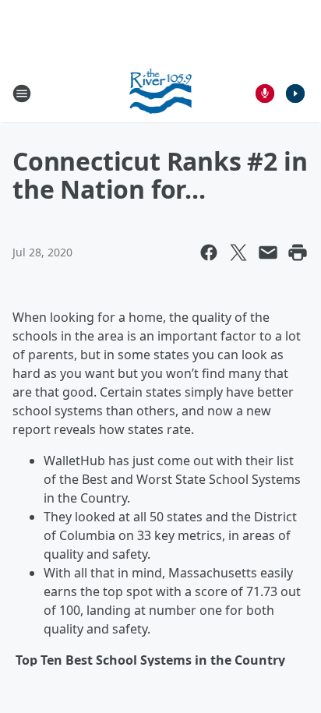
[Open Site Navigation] (21, 93)
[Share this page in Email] (268, 252)
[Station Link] (160, 93)
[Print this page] (298, 252)
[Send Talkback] (265, 93)
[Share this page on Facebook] (209, 252)
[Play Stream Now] (295, 93)
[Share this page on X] (238, 252)
